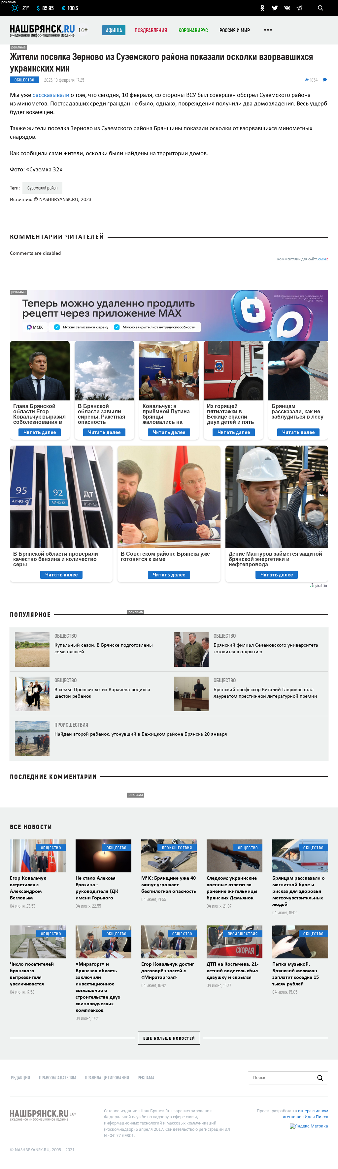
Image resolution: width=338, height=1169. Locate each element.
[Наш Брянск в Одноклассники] (262, 8)
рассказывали (50, 95)
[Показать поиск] (320, 8)
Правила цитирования (107, 1077)
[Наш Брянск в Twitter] (275, 8)
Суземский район (42, 187)
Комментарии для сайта (302, 259)
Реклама (146, 1077)
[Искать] (320, 1078)
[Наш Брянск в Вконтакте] (287, 8)
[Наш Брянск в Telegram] (299, 8)
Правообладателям (57, 1077)
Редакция (20, 1077)
